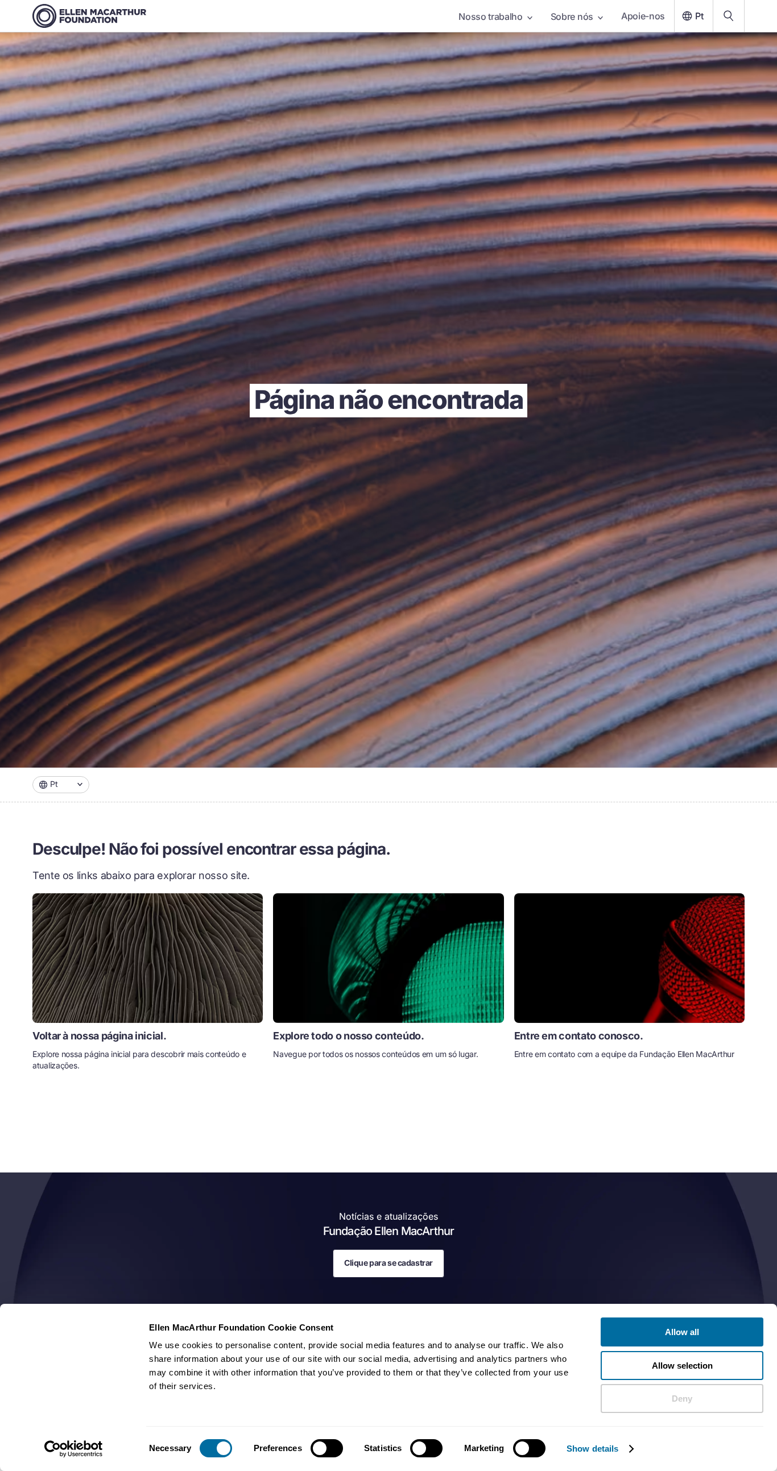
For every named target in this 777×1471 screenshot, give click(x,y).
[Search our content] (729, 16)
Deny (682, 1398)
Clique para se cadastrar (388, 1262)
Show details (592, 1448)
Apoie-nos (643, 16)
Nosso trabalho (490, 16)
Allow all (682, 1332)
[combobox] (60, 784)
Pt (699, 16)
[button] (60, 784)
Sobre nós (572, 16)
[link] (147, 986)
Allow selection (682, 1365)
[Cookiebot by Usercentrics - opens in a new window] (73, 1448)
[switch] (327, 1448)
